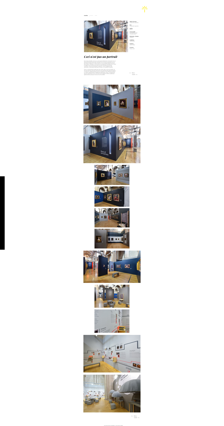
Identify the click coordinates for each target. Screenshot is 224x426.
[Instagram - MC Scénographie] (2, 418)
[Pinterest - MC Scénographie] (2, 423)
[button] (2, 1)
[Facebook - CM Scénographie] (2, 415)
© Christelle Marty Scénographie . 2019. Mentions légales (113, 425)
